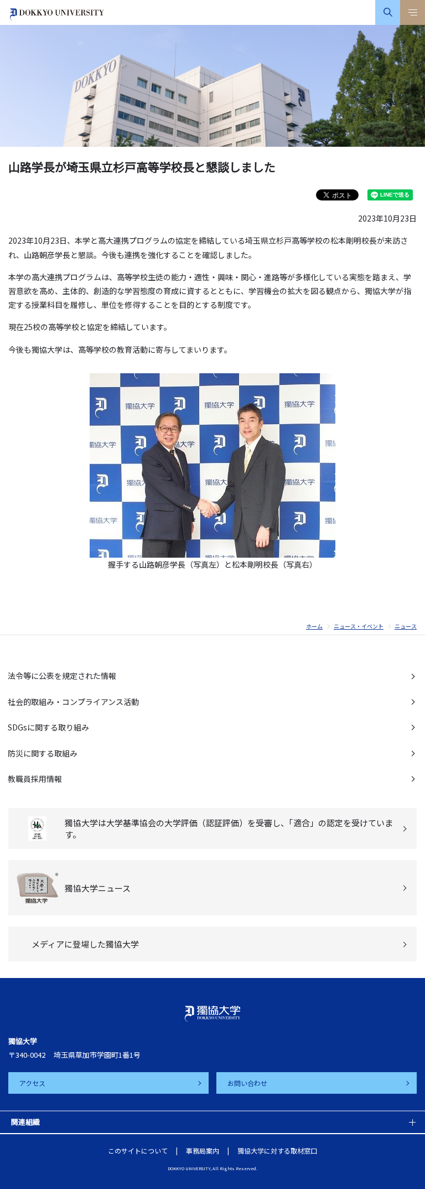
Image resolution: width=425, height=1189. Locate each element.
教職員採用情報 (35, 778)
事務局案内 (202, 1150)
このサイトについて (138, 1150)
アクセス (32, 1083)
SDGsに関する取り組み (48, 727)
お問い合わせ (247, 1083)
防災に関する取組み (42, 753)
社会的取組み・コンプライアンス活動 (73, 701)
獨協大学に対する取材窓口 (277, 1150)
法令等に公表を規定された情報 (62, 675)
